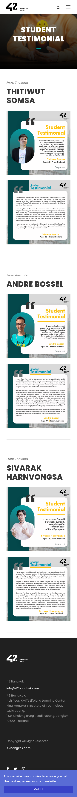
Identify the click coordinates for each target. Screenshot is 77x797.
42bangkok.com (18, 748)
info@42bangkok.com (23, 688)
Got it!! (38, 789)
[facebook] (8, 769)
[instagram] (23, 769)
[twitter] (15, 769)
